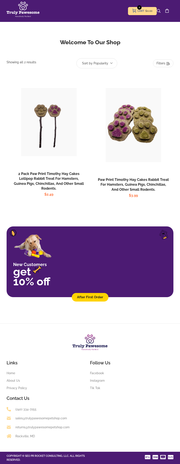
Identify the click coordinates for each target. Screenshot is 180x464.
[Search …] (159, 11)
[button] (44, 132)
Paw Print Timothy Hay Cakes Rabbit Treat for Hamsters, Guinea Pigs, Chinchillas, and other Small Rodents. (133, 185)
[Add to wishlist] (54, 132)
